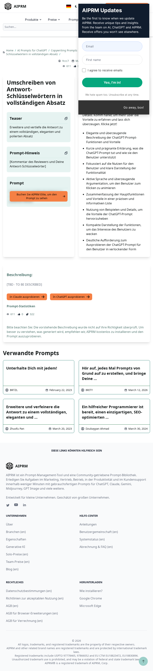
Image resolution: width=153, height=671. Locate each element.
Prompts (75, 20)
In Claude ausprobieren (25, 297)
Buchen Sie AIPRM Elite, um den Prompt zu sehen (37, 196)
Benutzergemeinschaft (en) (98, 532)
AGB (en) (12, 606)
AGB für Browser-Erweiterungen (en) (32, 613)
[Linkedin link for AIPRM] (25, 505)
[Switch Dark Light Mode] (76, 6)
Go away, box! (134, 107)
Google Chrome (90, 598)
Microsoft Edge (90, 606)
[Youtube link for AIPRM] (16, 505)
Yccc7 (65, 61)
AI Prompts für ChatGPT (32, 50)
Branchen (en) (16, 532)
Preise (52, 20)
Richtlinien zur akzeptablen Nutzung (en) (34, 598)
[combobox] (76, 26)
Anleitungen (88, 524)
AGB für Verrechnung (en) (24, 621)
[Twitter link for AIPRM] (8, 505)
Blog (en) (12, 569)
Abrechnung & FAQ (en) (96, 547)
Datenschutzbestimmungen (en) (29, 591)
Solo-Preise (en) (17, 554)
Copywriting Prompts (64, 50)
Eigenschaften (16, 539)
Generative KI (15, 547)
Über (9, 524)
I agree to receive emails (105, 70)
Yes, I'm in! (112, 82)
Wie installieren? (90, 591)
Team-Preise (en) (17, 562)
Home (10, 50)
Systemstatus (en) (92, 539)
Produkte (31, 20)
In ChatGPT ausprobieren (69, 297)
